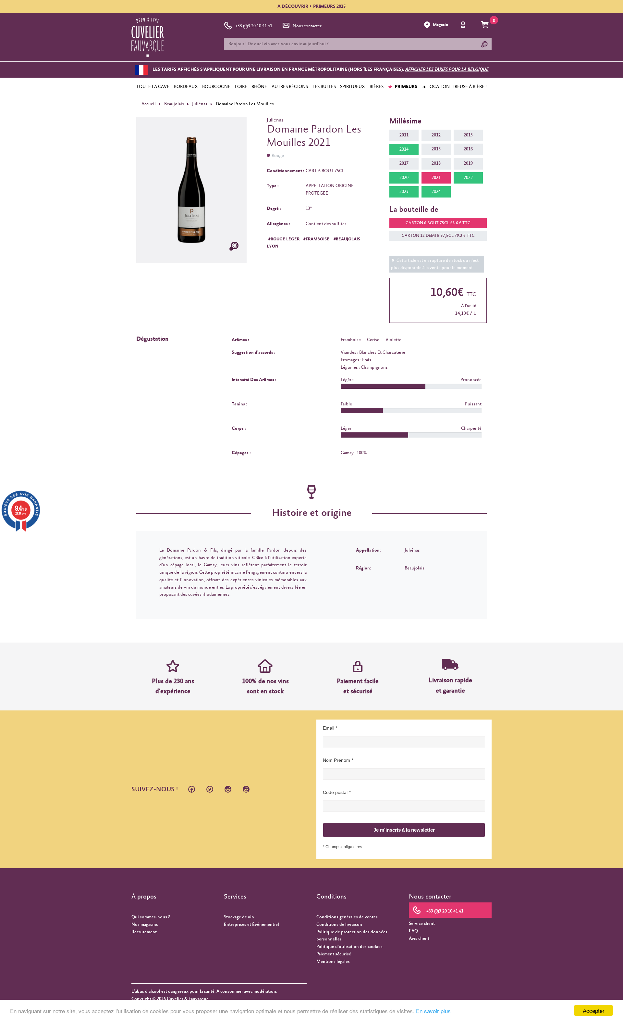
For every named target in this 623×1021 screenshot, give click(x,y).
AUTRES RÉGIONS (290, 86)
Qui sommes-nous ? (150, 917)
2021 (436, 177)
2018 (436, 163)
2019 (468, 163)
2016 (468, 149)
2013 (468, 135)
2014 (404, 149)
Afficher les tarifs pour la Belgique (447, 69)
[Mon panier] (486, 25)
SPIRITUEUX (352, 86)
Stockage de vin (239, 917)
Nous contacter (307, 26)
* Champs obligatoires (342, 847)
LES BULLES (324, 86)
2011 (404, 135)
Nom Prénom (336, 760)
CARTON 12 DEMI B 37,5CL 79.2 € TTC (438, 235)
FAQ (413, 931)
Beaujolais (174, 104)
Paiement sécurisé (333, 954)
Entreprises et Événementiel (251, 924)
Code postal (335, 792)
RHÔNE (259, 86)
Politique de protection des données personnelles (351, 935)
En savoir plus (433, 1011)
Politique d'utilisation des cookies (349, 946)
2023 (404, 191)
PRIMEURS (405, 86)
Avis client (419, 938)
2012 (436, 135)
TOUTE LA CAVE (152, 86)
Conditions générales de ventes (347, 917)
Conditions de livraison (339, 924)
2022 (468, 177)
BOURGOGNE (216, 86)
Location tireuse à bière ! (456, 86)
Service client (422, 923)
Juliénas (199, 104)
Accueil (148, 104)
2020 (404, 177)
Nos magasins (144, 924)
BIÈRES (377, 86)
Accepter (594, 1010)
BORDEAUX (186, 86)
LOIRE (241, 86)
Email (328, 728)
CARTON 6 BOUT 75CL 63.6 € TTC (438, 223)
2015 (436, 149)
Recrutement (144, 932)
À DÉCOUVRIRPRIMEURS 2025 (311, 6)
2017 (404, 163)
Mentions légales (333, 961)
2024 (436, 191)
